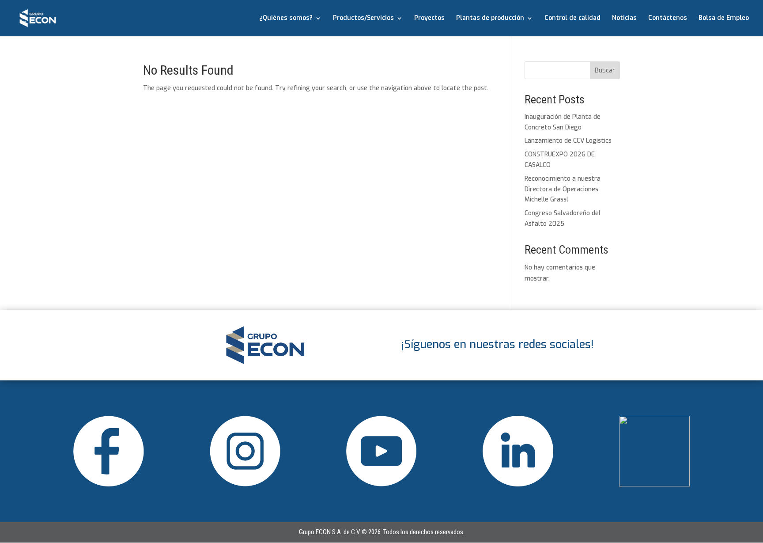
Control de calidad (572, 18)
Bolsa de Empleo (724, 18)
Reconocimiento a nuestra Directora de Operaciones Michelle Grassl (563, 189)
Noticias (624, 18)
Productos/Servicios (363, 18)
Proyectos (429, 18)
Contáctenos (667, 18)
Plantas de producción (490, 18)
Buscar (605, 70)
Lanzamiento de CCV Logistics (568, 141)
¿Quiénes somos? (286, 18)
